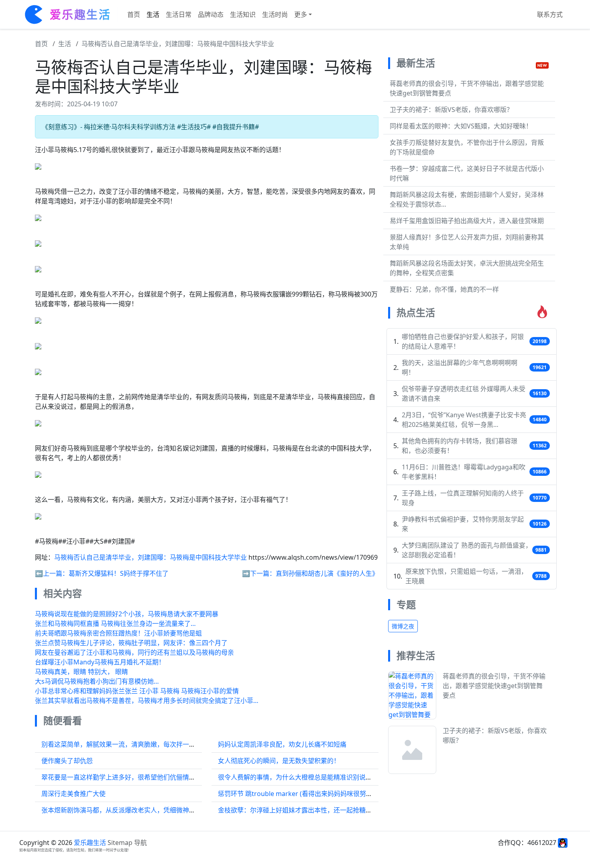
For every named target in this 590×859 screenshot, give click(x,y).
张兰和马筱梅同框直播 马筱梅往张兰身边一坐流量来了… (115, 623)
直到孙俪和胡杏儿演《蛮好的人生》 (327, 573)
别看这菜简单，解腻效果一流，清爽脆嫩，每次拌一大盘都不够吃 (134, 744)
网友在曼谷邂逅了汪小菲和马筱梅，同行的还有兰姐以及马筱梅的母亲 (134, 652)
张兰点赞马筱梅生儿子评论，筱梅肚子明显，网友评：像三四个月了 (131, 642)
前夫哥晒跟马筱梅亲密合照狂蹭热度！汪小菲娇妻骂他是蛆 (118, 633)
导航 (140, 842)
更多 (300, 14)
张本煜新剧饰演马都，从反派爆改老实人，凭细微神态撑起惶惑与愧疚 (140, 810)
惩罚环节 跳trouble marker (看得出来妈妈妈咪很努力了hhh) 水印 (312, 793)
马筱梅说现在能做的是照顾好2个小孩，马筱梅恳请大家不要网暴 (126, 613)
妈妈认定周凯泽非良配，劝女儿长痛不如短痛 (282, 744)
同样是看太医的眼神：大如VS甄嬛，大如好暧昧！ (461, 126)
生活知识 (243, 14)
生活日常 (178, 14)
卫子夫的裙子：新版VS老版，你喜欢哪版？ (451, 109)
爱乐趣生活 (90, 842)
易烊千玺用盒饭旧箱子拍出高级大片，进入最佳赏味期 (467, 220)
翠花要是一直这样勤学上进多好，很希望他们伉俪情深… (121, 777)
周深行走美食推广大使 (73, 793)
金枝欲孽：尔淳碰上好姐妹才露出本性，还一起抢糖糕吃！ (301, 810)
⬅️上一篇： (52, 573)
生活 (152, 14)
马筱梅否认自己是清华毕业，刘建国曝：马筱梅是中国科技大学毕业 (177, 43)
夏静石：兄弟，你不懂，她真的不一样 (444, 289)
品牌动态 (211, 14)
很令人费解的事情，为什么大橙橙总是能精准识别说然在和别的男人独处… (323, 777)
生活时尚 (275, 14)
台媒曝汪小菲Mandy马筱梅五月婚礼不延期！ (100, 662)
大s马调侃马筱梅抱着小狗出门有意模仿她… (97, 681)
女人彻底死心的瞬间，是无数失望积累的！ (279, 760)
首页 (133, 14)
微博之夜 (403, 626)
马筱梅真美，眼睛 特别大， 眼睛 (81, 671)
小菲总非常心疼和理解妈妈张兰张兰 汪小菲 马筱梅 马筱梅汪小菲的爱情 (137, 690)
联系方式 (550, 14)
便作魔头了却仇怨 (67, 760)
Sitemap (120, 842)
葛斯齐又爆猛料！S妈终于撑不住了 (119, 573)
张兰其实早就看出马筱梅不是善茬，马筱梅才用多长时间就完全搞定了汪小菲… (146, 700)
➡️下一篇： (259, 573)
